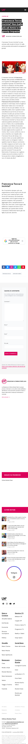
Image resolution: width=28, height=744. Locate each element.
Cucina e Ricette (18, 661)
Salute (4, 680)
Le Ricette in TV (20, 674)
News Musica (6, 650)
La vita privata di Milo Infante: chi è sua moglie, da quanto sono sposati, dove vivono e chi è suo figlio (15, 527)
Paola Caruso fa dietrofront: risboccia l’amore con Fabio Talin (15, 551)
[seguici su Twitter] (14, 603)
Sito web (6, 343)
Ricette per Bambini (18, 694)
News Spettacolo (7, 655)
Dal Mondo (5, 623)
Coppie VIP (5, 16)
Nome (6, 325)
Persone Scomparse (5, 632)
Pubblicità (4, 713)
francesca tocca (7, 273)
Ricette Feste (19, 689)
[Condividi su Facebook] (3, 267)
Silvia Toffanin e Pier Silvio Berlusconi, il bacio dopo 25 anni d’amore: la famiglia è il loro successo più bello (16, 544)
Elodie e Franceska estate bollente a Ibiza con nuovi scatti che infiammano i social (16, 558)
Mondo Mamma (6, 672)
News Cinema (6, 646)
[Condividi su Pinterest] (23, 267)
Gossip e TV (19, 613)
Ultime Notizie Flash (7, 480)
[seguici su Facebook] (3, 603)
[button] (25, 9)
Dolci (16, 670)
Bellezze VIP (18, 616)
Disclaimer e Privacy (20, 706)
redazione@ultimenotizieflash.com (15, 722)
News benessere (7, 676)
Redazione (4, 710)
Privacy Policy (18, 713)
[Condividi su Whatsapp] (19, 267)
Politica (4, 638)
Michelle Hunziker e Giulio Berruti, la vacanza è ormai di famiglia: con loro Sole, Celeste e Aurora (16, 535)
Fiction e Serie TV (20, 625)
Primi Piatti (18, 678)
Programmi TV (19, 629)
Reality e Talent (19, 633)
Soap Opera (18, 638)
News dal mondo (20, 646)
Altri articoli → (6, 397)
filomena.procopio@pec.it (11, 723)
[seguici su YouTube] (10, 603)
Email (5, 334)
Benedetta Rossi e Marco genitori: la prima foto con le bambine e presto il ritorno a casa (16, 519)
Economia (5, 627)
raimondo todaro (17, 273)
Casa (3, 663)
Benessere (5, 660)
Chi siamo (4, 706)
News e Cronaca (5, 614)
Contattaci (17, 710)
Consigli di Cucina (20, 666)
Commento (7, 301)
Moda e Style (6, 668)
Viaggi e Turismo (7, 685)
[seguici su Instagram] (6, 603)
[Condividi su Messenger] (7, 267)
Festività (4, 689)
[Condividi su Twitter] (15, 267)
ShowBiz (5, 643)
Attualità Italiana (7, 619)
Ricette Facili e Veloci (19, 684)
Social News (19, 643)
